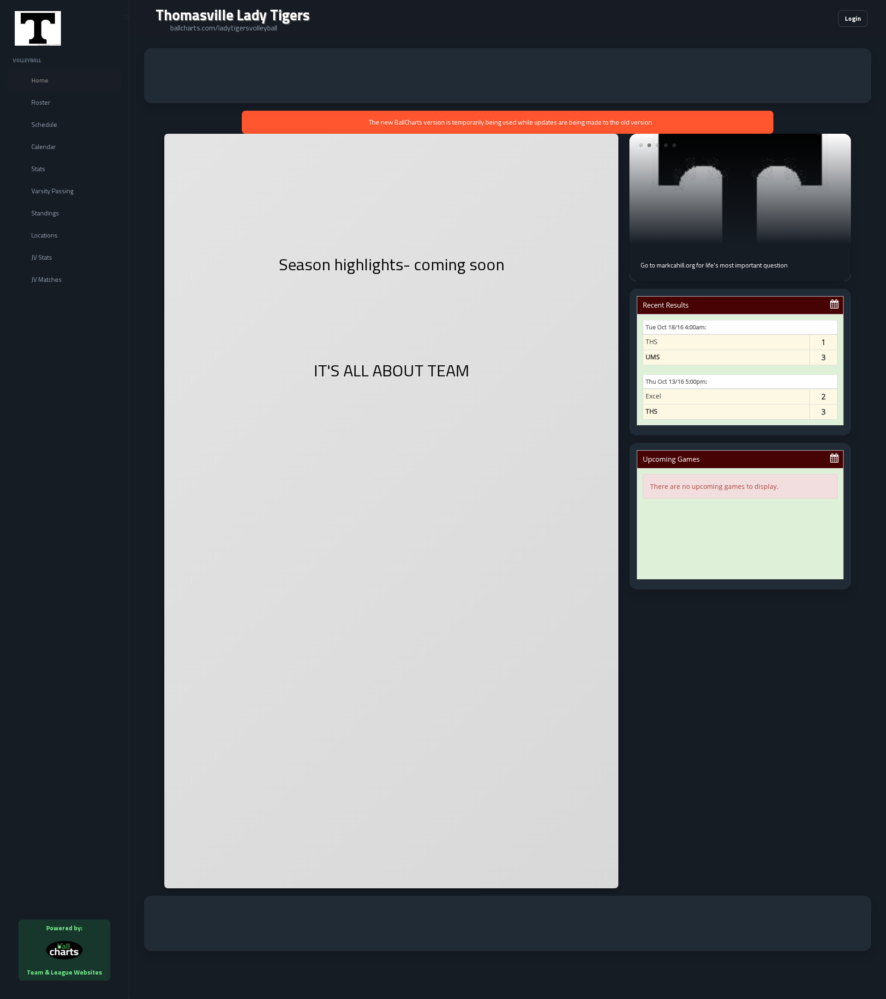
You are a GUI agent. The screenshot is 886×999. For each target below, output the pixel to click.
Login (853, 18)
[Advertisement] (508, 75)
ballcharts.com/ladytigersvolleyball (223, 27)
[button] (803, 18)
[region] (64, 499)
